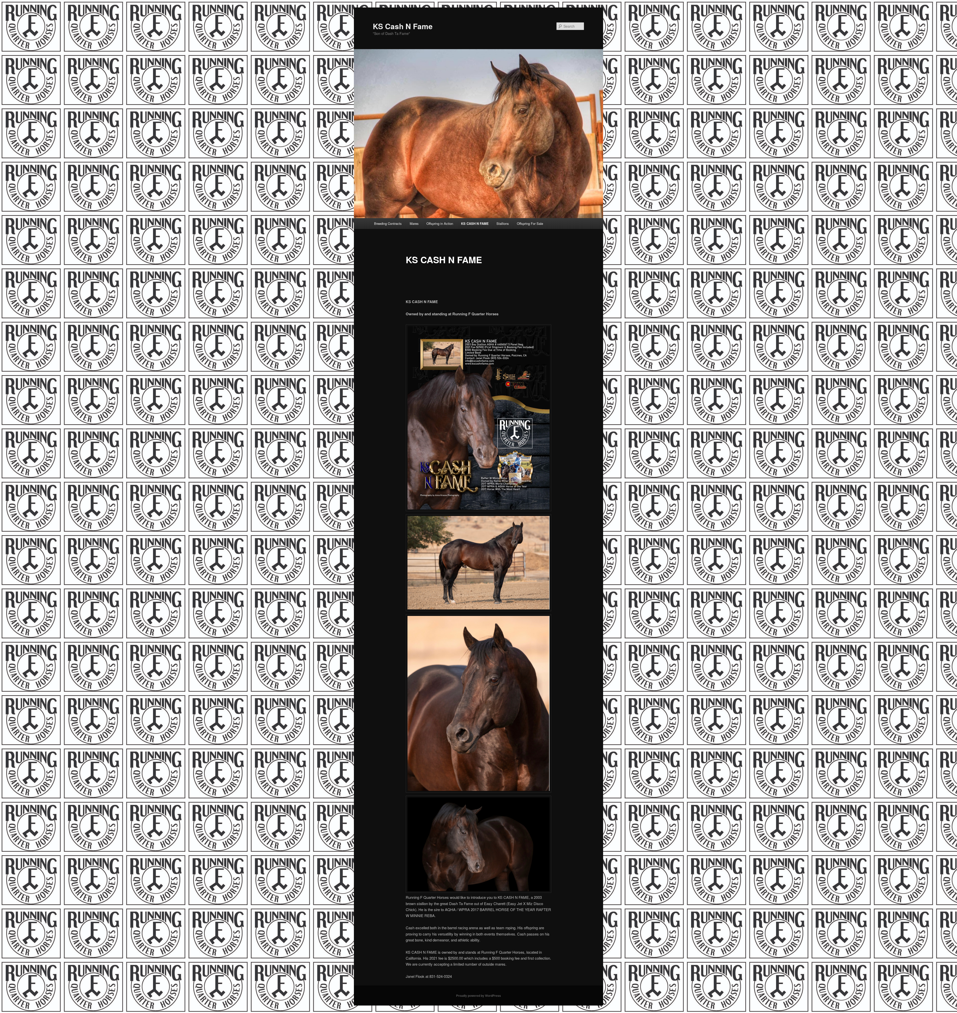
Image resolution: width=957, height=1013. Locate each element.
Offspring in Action (439, 223)
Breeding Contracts (388, 223)
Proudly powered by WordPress (478, 995)
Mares (414, 223)
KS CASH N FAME (475, 223)
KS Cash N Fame (403, 26)
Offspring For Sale (530, 223)
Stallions (502, 223)
